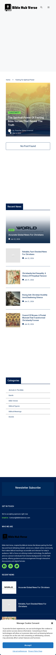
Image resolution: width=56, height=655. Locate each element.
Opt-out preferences (20, 651)
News (11, 230)
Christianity (14, 112)
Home (8, 80)
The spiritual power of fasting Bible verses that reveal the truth (26, 121)
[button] (52, 623)
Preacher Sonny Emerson (24, 130)
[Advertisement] (28, 44)
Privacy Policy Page (35, 651)
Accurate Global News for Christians (26, 235)
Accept (28, 645)
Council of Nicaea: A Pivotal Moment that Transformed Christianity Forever (34, 317)
